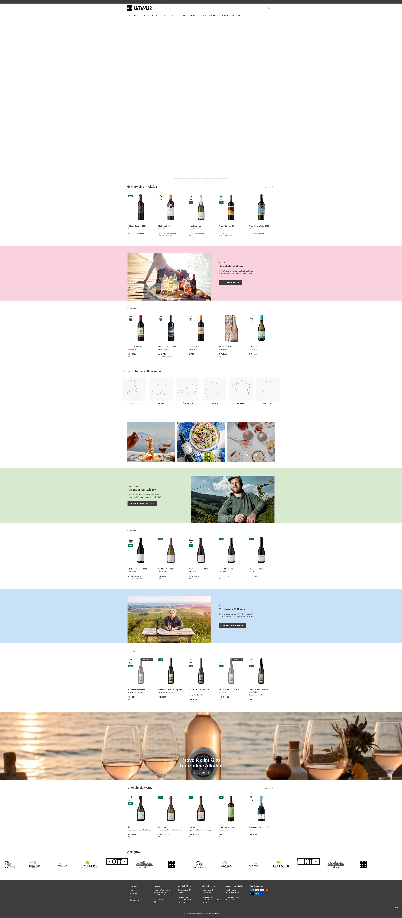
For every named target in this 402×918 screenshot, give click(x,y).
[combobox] (180, 8)
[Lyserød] (201, 817)
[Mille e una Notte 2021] (170, 336)
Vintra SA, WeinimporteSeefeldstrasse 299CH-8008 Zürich (162, 892)
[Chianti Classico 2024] (140, 216)
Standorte (209, 15)
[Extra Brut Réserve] (201, 216)
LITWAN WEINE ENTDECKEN (141, 503)
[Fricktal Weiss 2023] (170, 559)
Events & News (232, 15)
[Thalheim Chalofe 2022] (140, 559)
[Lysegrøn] (170, 817)
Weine (133, 15)
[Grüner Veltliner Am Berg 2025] (170, 679)
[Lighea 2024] (261, 336)
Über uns (133, 890)
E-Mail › (156, 902)
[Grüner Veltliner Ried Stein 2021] (201, 680)
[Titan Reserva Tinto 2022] (261, 216)
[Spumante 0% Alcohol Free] (261, 817)
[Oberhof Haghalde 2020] (201, 559)
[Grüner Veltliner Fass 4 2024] (140, 679)
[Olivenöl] (201, 442)
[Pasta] (151, 442)
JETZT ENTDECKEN (229, 282)
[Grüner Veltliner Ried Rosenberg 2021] (261, 680)
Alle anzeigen (270, 187)
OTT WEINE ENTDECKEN (231, 625)
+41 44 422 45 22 (160, 900)
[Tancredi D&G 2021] (140, 336)
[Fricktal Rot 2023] (261, 559)
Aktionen (171, 15)
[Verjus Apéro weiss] (231, 817)
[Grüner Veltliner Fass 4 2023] (231, 679)
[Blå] (140, 817)
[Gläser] (251, 442)
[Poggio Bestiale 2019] (231, 216)
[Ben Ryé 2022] (201, 336)
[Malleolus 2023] (170, 216)
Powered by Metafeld (212, 913)
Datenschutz (134, 900)
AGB (131, 897)
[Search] (202, 8)
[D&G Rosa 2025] (231, 336)
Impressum (133, 894)
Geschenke (190, 15)
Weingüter (150, 15)
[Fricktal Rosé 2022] (231, 559)
